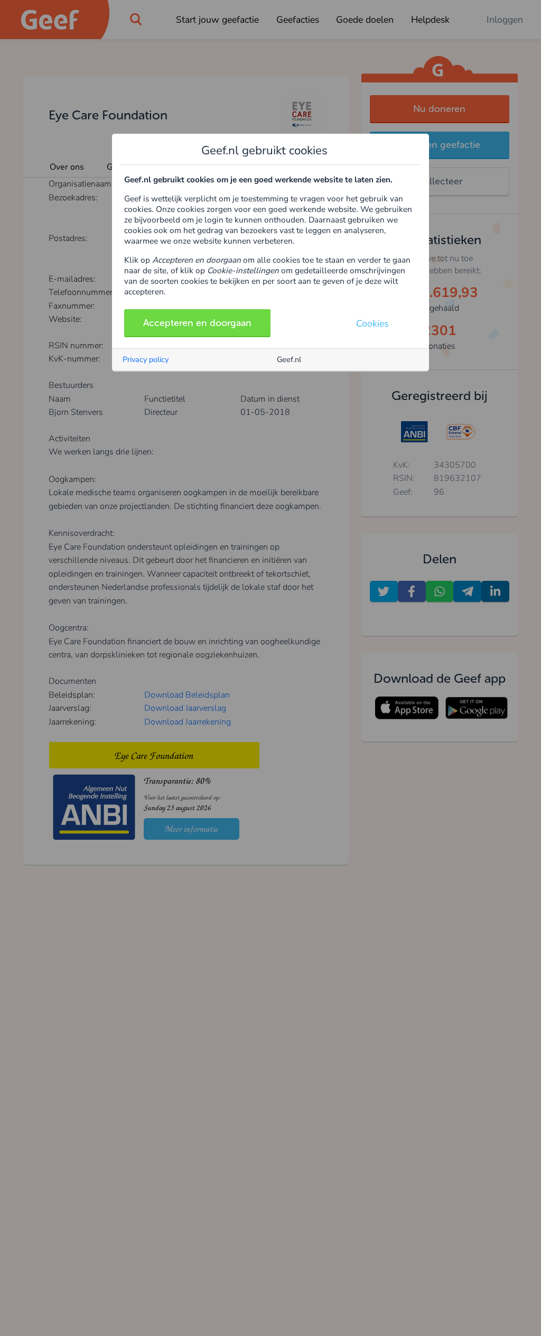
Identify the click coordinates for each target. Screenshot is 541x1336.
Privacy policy (146, 359)
